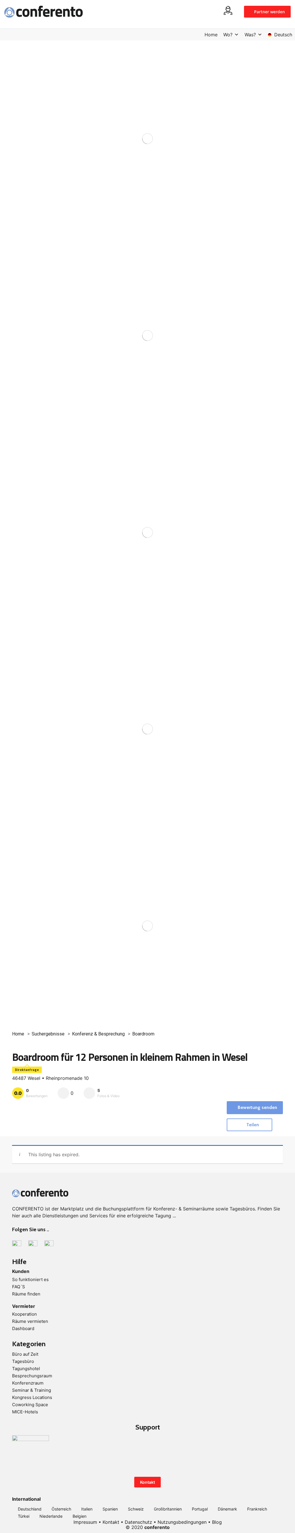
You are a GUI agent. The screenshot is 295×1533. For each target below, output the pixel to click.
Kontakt (147, 1482)
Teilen (252, 1124)
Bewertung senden (257, 1107)
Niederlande (51, 1516)
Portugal (200, 1508)
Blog (217, 1522)
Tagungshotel (26, 1368)
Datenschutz (138, 1522)
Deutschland (29, 1508)
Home (211, 34)
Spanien (110, 1508)
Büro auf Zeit (25, 1354)
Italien (86, 1508)
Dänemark (227, 1508)
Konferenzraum (28, 1383)
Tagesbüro (23, 1361)
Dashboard (23, 1328)
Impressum (85, 1522)
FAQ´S (18, 1286)
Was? (250, 34)
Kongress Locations (32, 1397)
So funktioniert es (30, 1279)
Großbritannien (168, 1508)
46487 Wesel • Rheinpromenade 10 (50, 1078)
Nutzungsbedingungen (182, 1522)
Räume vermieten (30, 1321)
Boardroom (143, 1034)
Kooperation (24, 1314)
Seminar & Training (31, 1390)
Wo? (227, 34)
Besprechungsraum (32, 1375)
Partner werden (269, 11)
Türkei (23, 1516)
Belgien (79, 1516)
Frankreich (257, 1508)
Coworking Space (30, 1404)
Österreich (61, 1508)
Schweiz (136, 1508)
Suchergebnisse (48, 1034)
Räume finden (26, 1294)
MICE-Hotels (25, 1412)
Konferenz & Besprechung (98, 1034)
